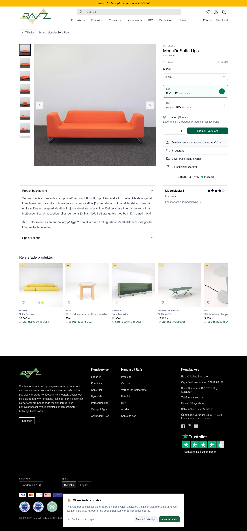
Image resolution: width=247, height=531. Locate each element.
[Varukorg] (224, 12)
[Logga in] (216, 12)
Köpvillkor (96, 390)
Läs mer (27, 420)
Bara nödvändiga (146, 519)
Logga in (96, 377)
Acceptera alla (169, 519)
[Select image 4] (25, 89)
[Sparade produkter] (208, 12)
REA (150, 20)
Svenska (69, 485)
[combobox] (129, 12)
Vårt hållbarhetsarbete (134, 390)
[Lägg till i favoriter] (23, 302)
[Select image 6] (25, 115)
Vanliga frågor (99, 409)
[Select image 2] (25, 63)
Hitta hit (125, 396)
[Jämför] (58, 302)
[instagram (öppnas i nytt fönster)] (189, 426)
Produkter (76, 20)
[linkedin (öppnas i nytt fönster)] (196, 426)
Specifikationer (31, 238)
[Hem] (35, 16)
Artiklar (125, 409)
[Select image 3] (25, 76)
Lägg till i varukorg (207, 131)
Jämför (183, 20)
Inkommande (134, 20)
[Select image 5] (25, 102)
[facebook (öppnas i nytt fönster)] (183, 426)
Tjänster (113, 20)
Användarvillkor (100, 416)
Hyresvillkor (97, 396)
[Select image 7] (25, 128)
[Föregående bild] (39, 105)
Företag (207, 20)
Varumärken (166, 20)
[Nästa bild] (150, 105)
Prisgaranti (178, 150)
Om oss (125, 383)
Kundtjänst (97, 383)
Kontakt (95, 20)
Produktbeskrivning (34, 190)
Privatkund (222, 20)
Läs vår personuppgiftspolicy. (134, 510)
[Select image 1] (25, 50)
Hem (42, 32)
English (84, 485)
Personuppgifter (100, 403)
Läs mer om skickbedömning (181, 202)
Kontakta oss (128, 416)
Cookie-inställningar (83, 519)
